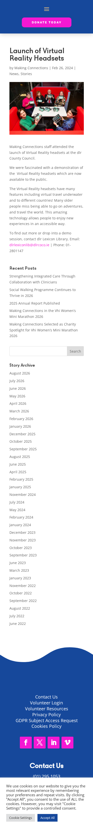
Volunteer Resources (46, 709)
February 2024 (21, 517)
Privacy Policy (46, 714)
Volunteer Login (46, 703)
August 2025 (19, 456)
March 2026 (19, 411)
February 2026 (21, 418)
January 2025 (20, 487)
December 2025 (22, 434)
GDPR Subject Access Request (47, 720)
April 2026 (17, 403)
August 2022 (19, 608)
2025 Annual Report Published (34, 303)
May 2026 (17, 396)
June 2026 (17, 388)
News (14, 73)
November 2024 (22, 494)
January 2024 (20, 524)
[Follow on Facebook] (26, 742)
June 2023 (17, 562)
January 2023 (20, 578)
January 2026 (20, 426)
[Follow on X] (40, 742)
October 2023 (20, 547)
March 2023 (19, 570)
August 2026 (19, 373)
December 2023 (22, 532)
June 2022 (17, 623)
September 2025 (23, 449)
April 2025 (17, 472)
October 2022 (20, 593)
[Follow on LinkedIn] (54, 742)
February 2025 (21, 479)
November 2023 (22, 540)
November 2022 (22, 585)
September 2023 (23, 555)
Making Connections (31, 67)
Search (75, 351)
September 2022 (23, 600)
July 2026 (16, 380)
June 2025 (17, 464)
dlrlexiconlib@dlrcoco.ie (29, 245)
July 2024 (16, 502)
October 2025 (20, 441)
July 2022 (16, 616)
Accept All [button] (47, 817)
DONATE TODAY (47, 22)
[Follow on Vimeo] (67, 742)
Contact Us (46, 697)
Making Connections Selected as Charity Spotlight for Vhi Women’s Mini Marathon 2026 (43, 330)
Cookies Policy (46, 726)
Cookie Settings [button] (20, 817)
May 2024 (17, 509)
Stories (26, 73)
